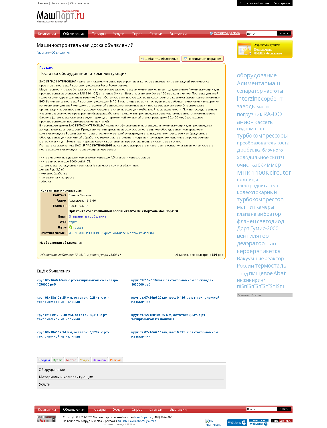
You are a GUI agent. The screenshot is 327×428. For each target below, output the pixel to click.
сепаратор (250, 90)
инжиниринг (251, 280)
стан (270, 243)
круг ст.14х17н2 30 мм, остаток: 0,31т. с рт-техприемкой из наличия (72, 317)
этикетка (269, 251)
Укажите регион (227, 33)
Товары (99, 33)
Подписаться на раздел (204, 59)
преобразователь (256, 143)
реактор (274, 258)
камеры (265, 207)
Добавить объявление (161, 59)
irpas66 (77, 228)
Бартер (71, 360)
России (245, 265)
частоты (273, 90)
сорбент (272, 98)
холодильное (253, 157)
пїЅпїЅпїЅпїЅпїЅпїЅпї (260, 286)
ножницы (247, 179)
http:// (73, 222)
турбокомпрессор (260, 199)
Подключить (268, 49)
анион (245, 122)
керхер (246, 251)
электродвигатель (258, 185)
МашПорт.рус (143, 417)
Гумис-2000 (264, 228)
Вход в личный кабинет (255, 3)
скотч (276, 157)
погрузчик (249, 114)
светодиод (270, 221)
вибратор (269, 213)
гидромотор (250, 129)
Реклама (43, 3)
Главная (43, 52)
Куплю (58, 360)
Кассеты (264, 122)
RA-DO (272, 114)
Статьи (155, 33)
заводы (246, 106)
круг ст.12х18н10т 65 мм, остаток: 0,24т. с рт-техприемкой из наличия (169, 317)
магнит (246, 206)
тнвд (242, 273)
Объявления (74, 33)
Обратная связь (79, 3)
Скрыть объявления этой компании (128, 233)
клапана (246, 214)
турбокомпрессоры (262, 135)
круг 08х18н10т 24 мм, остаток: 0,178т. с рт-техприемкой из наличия (73, 334)
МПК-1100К (253, 172)
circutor (280, 172)
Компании (47, 33)
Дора (243, 228)
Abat (279, 273)
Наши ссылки (59, 3)
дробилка (249, 149)
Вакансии (100, 360)
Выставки (178, 33)
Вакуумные (250, 258)
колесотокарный (257, 192)
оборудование (257, 75)
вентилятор (253, 235)
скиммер (269, 164)
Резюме (116, 360)
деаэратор (251, 243)
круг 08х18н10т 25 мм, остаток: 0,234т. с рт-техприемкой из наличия (73, 299)
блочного (272, 150)
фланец (246, 221)
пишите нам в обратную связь (137, 421)
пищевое (261, 273)
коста (283, 142)
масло (262, 107)
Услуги (118, 33)
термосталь (270, 265)
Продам (44, 360)
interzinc (248, 98)
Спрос (137, 33)
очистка (247, 164)
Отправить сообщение (87, 216)
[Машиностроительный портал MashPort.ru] (60, 25)
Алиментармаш (258, 83)
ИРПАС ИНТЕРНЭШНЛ (84, 233)
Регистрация (282, 3)
